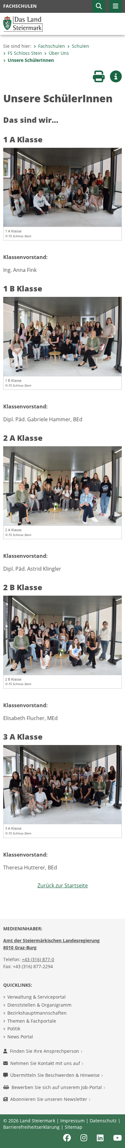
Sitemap (73, 1127)
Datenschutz (103, 1121)
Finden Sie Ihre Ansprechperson (45, 1051)
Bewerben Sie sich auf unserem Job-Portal (57, 1087)
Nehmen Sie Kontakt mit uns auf (45, 1063)
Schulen (80, 46)
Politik (13, 1029)
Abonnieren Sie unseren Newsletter (49, 1099)
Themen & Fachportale (31, 1021)
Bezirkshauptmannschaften (37, 1013)
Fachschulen (51, 46)
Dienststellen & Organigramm (39, 1005)
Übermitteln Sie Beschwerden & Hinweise (55, 1075)
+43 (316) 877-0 (38, 959)
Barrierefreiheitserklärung (31, 1127)
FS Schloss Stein (25, 53)
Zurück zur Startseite (63, 885)
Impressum (72, 1121)
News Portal (20, 1037)
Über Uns (59, 53)
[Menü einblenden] (115, 6)
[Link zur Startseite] (23, 23)
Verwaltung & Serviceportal (36, 997)
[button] (98, 6)
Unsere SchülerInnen (31, 60)
